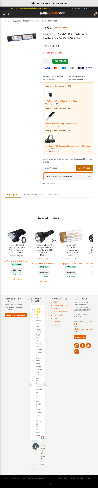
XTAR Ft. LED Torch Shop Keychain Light (61, 101)
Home (9, 21)
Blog (55, 318)
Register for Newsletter (16, 315)
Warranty (57, 308)
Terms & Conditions (61, 312)
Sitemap (57, 322)
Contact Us (80, 337)
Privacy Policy (59, 315)
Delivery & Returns (60, 305)
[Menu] (3, 14)
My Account (76, 8)
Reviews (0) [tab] (53, 194)
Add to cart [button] (17, 270)
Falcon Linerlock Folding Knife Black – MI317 (63, 124)
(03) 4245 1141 (88, 8)
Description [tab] (12, 194)
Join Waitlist (84, 168)
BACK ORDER (60, 61)
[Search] (9, 14)
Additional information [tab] (33, 194)
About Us (57, 302)
